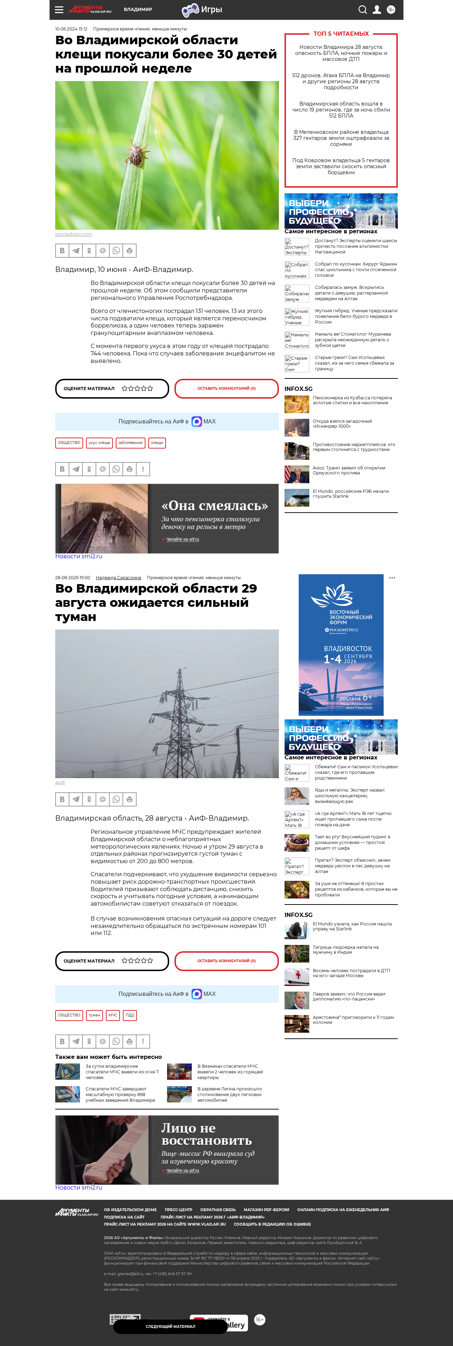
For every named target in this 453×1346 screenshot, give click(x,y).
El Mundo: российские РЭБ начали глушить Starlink (351, 494)
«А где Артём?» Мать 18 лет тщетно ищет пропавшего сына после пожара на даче (353, 819)
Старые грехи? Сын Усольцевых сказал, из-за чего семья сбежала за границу (354, 363)
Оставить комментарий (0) (226, 388)
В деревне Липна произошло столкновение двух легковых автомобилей (229, 1094)
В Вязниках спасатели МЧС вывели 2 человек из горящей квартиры (230, 1071)
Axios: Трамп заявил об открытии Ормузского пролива (349, 470)
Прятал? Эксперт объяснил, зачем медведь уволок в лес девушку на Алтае (352, 865)
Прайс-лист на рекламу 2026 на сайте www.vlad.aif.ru (165, 1224)
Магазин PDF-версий (266, 1210)
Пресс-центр (178, 1210)
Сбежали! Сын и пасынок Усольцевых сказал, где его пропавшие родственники (356, 772)
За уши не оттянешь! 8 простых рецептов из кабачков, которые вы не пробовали (356, 889)
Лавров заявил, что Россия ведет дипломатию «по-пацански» (349, 997)
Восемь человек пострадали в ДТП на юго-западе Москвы (351, 973)
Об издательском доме (130, 1210)
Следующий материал (170, 1326)
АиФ (60, 782)
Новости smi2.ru (78, 556)
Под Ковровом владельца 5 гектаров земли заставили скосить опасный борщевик (341, 167)
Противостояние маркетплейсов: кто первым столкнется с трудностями (354, 447)
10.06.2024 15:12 (71, 29)
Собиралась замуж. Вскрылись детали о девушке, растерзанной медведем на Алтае (351, 293)
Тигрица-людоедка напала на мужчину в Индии (346, 950)
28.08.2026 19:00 (72, 577)
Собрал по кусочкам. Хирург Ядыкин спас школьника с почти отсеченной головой (356, 269)
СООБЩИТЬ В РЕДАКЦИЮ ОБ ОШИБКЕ (272, 1224)
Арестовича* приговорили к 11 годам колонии (353, 1020)
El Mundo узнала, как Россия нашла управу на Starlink (352, 926)
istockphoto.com (73, 234)
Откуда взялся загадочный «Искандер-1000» (342, 424)
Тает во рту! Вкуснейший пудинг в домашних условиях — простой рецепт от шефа (352, 842)
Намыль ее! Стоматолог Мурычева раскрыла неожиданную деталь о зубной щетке (353, 339)
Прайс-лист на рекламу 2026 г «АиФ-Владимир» (213, 1217)
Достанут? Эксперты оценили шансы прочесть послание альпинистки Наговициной (356, 246)
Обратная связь (218, 1210)
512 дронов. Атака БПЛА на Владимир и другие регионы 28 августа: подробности (341, 82)
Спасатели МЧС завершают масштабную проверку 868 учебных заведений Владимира (120, 1094)
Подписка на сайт (124, 1217)
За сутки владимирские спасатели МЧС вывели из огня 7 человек (122, 1071)
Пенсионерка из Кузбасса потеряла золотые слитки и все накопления (352, 400)
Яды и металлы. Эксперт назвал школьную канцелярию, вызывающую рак (350, 795)
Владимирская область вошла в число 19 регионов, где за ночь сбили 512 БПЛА (341, 110)
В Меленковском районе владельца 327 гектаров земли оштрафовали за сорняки (341, 138)
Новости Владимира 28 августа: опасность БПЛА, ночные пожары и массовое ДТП (341, 53)
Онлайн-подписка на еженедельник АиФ (343, 1210)
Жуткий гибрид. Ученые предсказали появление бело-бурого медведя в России (356, 316)
